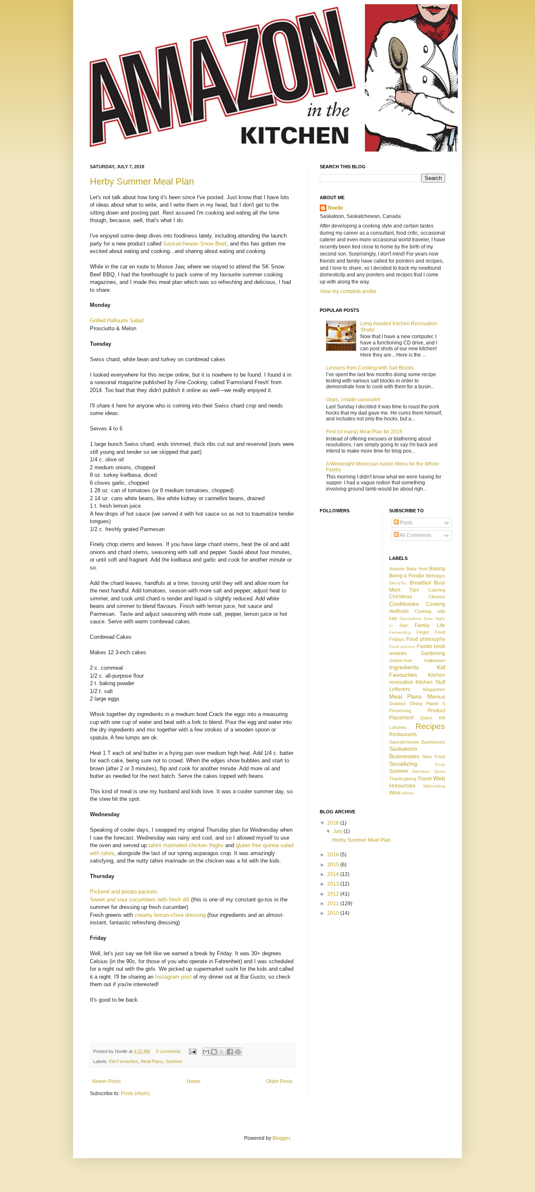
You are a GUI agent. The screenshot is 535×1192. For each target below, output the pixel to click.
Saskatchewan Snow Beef (195, 243)
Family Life (430, 625)
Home (194, 1081)
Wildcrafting (434, 786)
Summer (174, 1061)
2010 (333, 913)
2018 (333, 823)
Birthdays (435, 575)
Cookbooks (404, 603)
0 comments (168, 1051)
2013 (333, 884)
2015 (333, 865)
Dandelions (410, 618)
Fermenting (400, 632)
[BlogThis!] (214, 1052)
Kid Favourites (123, 1061)
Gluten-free (400, 660)
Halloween (434, 660)
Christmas (400, 597)
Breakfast (420, 583)
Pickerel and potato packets (124, 891)
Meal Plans (152, 1061)
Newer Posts (106, 1081)
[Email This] (206, 1052)
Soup (440, 764)
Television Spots (428, 771)
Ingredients (404, 667)
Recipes (430, 726)
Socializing (403, 763)
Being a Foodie (407, 576)
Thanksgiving (402, 778)
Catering (436, 589)
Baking (437, 569)
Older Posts (279, 1081)
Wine (395, 793)
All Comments (415, 535)
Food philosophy (425, 639)
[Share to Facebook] (230, 1052)
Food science (402, 646)
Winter (408, 793)
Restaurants (403, 734)
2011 (333, 903)
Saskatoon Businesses (404, 752)
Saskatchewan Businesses (417, 741)
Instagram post (173, 977)
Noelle (335, 208)
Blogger (281, 1138)
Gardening (433, 653)
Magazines (434, 689)
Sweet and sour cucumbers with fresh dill (139, 899)
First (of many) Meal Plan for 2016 (364, 432)
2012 (333, 894)
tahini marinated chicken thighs (186, 845)
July (338, 831)
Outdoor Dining (405, 703)
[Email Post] (192, 1051)
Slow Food (433, 756)
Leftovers (399, 689)
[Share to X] (222, 1052)
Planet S (435, 703)
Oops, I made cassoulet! (353, 399)
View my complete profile (348, 291)
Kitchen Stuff (430, 682)
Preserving (400, 710)
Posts (406, 523)
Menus (436, 696)
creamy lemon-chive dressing (170, 915)
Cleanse (436, 596)
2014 (333, 874)
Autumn (397, 568)
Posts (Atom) (135, 1093)
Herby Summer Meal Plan (142, 181)
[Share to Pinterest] (238, 1052)
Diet (404, 625)
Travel (425, 779)
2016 (333, 855)
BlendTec (398, 583)
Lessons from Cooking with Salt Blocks (370, 368)
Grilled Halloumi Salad (116, 320)
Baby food (417, 568)
